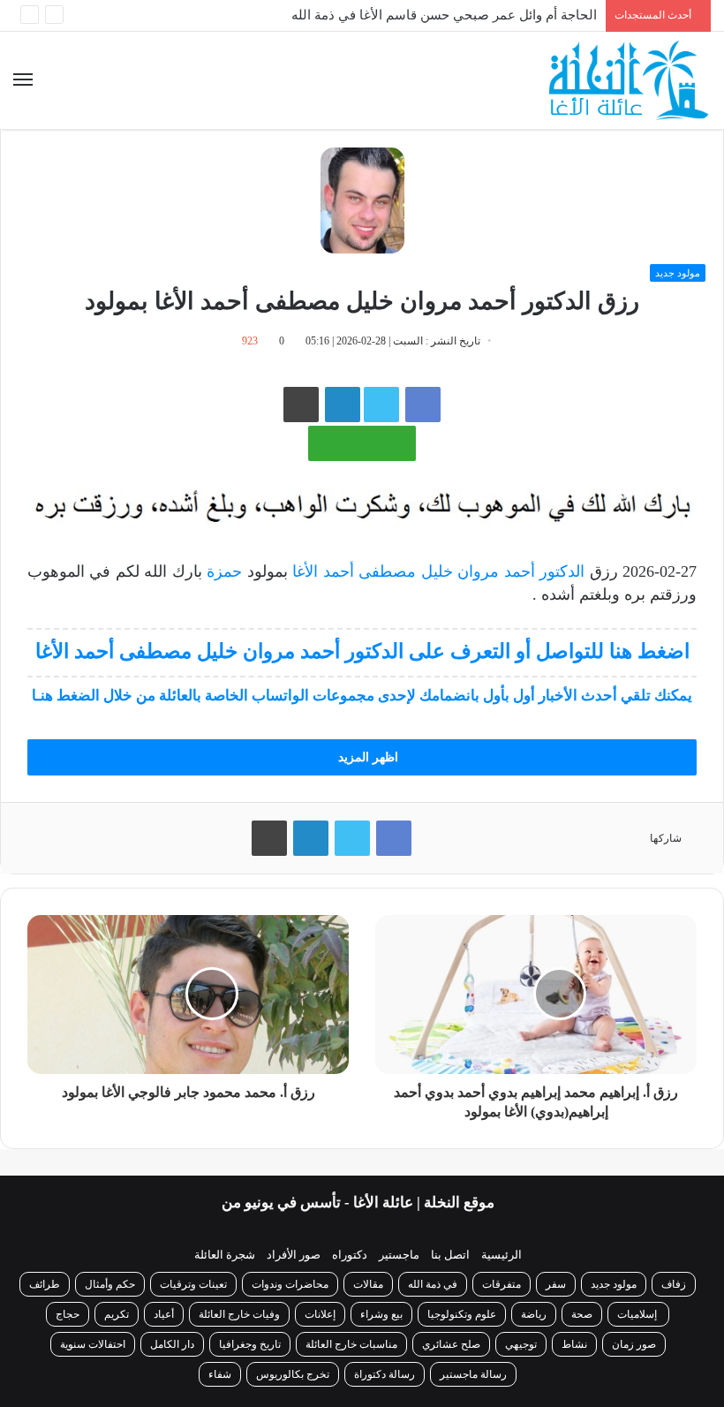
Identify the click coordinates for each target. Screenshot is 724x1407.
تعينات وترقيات (193, 1284)
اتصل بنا (450, 1254)
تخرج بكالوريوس (292, 1374)
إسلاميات (638, 1314)
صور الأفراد (294, 1254)
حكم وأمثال (110, 1284)
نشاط (574, 1344)
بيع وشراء (381, 1314)
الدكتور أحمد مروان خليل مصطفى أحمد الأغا (438, 571)
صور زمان (634, 1344)
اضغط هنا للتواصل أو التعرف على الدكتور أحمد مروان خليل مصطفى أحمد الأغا (362, 651)
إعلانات (320, 1314)
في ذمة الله (432, 1284)
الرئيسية (501, 1254)
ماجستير (399, 1254)
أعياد (164, 1314)
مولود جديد (677, 273)
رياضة (534, 1314)
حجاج (67, 1314)
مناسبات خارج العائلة (351, 1344)
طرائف (44, 1284)
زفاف (673, 1284)
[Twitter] (352, 838)
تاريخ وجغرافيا (250, 1344)
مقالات (368, 1284)
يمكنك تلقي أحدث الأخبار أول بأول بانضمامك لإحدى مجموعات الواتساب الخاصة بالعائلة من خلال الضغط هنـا (362, 695)
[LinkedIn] (310, 838)
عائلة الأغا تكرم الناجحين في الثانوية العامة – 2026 (459, 28)
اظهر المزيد (366, 757)
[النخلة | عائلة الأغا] (630, 80)
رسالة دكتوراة (384, 1374)
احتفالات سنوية (92, 1344)
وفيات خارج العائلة (239, 1314)
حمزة (222, 571)
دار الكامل (172, 1344)
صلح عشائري (451, 1344)
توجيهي (521, 1344)
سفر (556, 1284)
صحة (581, 1314)
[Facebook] (423, 404)
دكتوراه (349, 1254)
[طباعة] (301, 404)
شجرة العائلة (224, 1254)
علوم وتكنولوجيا (461, 1314)
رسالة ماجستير (473, 1374)
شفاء (219, 1374)
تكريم (116, 1314)
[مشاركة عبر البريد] (342, 404)
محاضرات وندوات (290, 1284)
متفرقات (501, 1284)
